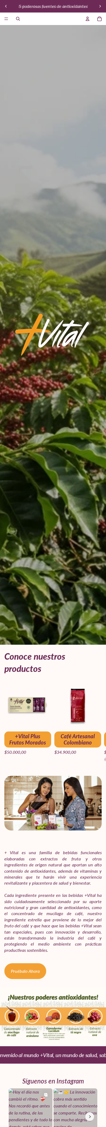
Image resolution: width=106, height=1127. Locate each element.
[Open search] (18, 19)
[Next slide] (100, 6)
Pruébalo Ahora (25, 971)
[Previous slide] (6, 6)
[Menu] (6, 19)
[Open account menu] (87, 19)
